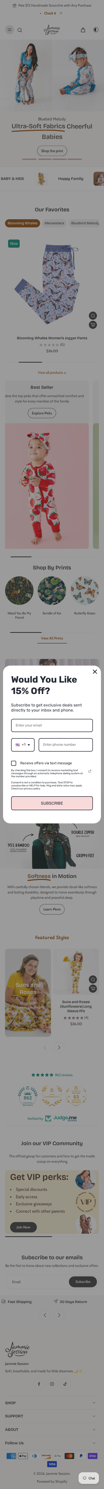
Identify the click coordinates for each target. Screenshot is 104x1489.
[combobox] (23, 745)
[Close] (95, 672)
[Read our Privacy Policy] (90, 771)
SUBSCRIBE (52, 803)
